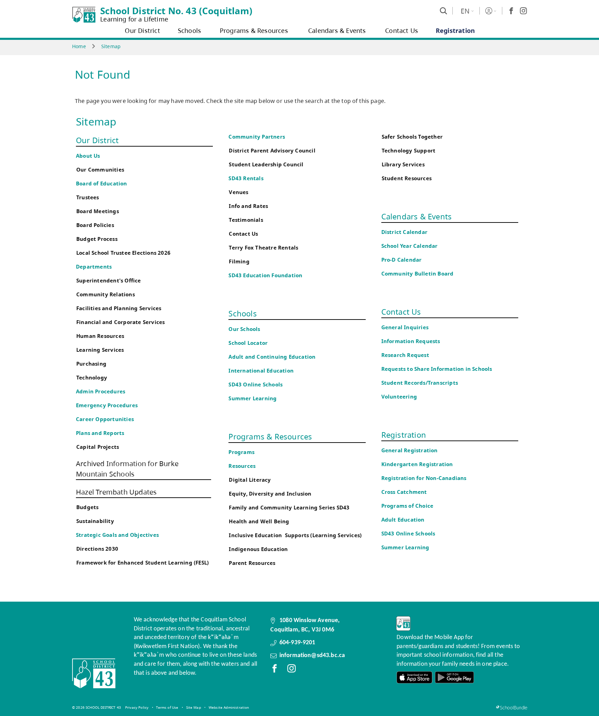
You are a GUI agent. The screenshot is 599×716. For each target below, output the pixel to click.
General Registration (409, 450)
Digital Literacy (250, 479)
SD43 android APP (454, 677)
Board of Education (101, 183)
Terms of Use (167, 707)
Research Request (405, 355)
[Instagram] (523, 10)
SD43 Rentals (245, 178)
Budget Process (97, 239)
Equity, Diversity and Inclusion (270, 493)
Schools (242, 313)
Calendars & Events (416, 216)
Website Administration (229, 707)
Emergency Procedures (107, 405)
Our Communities (100, 169)
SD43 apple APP (415, 677)
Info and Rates (248, 206)
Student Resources (407, 178)
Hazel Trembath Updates (116, 492)
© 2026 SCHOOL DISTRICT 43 (96, 707)
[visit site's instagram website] (291, 670)
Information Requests (412, 341)
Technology (91, 377)
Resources (241, 466)
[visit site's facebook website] (274, 670)
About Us (88, 155)
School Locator (248, 343)
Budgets (87, 507)
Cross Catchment (404, 492)
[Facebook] (511, 10)
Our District (97, 140)
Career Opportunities (105, 419)
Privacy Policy (136, 707)
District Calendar (404, 232)
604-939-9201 (297, 643)
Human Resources (100, 336)
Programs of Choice (407, 505)
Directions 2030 (97, 548)
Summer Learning (252, 398)
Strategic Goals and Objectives (117, 535)
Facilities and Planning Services (118, 308)
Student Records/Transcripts (419, 382)
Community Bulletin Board (417, 273)
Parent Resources (252, 563)
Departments (94, 266)
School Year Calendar (411, 246)
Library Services (403, 164)
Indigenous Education (258, 549)
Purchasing (91, 363)
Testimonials (246, 220)
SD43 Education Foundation (265, 275)
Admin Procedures (100, 391)
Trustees (87, 197)
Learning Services (100, 349)
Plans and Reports (100, 433)
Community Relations (105, 294)
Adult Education (403, 519)
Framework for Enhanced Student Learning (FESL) (142, 562)
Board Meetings (97, 211)
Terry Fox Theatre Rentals (263, 247)
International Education (261, 370)
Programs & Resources (270, 436)
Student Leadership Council (266, 164)
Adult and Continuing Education (271, 356)
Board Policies (95, 225)
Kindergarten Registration (417, 464)
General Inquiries (404, 327)
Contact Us (243, 233)
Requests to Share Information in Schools (436, 369)
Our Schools (244, 329)
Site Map (193, 707)
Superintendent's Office (108, 280)
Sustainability (95, 521)
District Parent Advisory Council (272, 150)
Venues (238, 192)
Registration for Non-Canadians (424, 478)
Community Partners (256, 136)
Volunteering (400, 396)
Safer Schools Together (412, 136)
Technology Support (409, 150)
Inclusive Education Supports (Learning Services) (295, 535)
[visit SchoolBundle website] (511, 707)
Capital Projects (97, 447)
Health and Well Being (260, 521)
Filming (239, 261)
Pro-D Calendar (401, 259)
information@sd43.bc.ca (312, 655)
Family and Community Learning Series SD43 (289, 507)
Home (79, 46)
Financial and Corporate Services (120, 322)
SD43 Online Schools (255, 384)
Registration (403, 434)
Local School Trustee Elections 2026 (123, 252)
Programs (241, 452)
